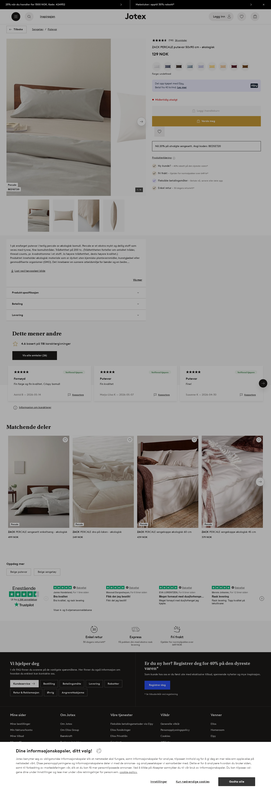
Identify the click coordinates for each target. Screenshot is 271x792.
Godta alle (236, 781)
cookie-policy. (128, 772)
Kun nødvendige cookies (192, 781)
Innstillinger (158, 781)
